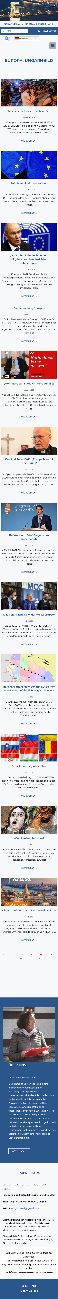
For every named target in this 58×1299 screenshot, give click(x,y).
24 (21, 954)
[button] (52, 45)
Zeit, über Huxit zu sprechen (29, 183)
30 (40, 958)
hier (37, 1272)
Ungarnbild (39, 60)
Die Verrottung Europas (29, 308)
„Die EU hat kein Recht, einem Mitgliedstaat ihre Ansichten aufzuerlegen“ (29, 259)
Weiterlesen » (29, 141)
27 (50, 954)
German (24, 38)
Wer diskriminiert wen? (29, 838)
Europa (14, 60)
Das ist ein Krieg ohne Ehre (29, 766)
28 (21, 958)
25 (31, 954)
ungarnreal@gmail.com (26, 1208)
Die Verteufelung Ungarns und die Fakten (29, 910)
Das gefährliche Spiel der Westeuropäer (29, 614)
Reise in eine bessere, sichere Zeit (29, 111)
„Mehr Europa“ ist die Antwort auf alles (29, 383)
